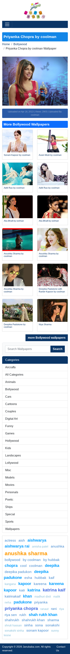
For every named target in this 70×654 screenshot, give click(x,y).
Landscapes (13, 455)
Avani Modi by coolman (50, 155)
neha (8, 602)
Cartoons (11, 404)
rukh (22, 615)
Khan (27, 596)
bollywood (12, 560)
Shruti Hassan (13, 625)
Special (10, 514)
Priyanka (41, 602)
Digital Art (11, 418)
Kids (8, 448)
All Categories (14, 374)
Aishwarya (36, 540)
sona (39, 625)
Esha (28, 578)
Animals (10, 381)
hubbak (40, 578)
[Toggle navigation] (7, 24)
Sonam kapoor (37, 630)
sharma (53, 620)
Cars (8, 396)
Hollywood (12, 440)
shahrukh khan (33, 620)
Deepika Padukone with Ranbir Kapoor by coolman (52, 290)
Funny (9, 426)
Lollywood (11, 462)
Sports (9, 521)
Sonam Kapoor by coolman (17, 155)
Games (9, 433)
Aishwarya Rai (17, 546)
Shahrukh (12, 620)
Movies (9, 484)
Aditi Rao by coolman (14, 188)
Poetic (9, 499)
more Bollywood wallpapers (47, 337)
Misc (8, 470)
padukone (23, 602)
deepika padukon (18, 572)
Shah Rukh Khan (43, 614)
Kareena (40, 584)
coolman (35, 566)
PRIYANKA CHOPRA (21, 608)
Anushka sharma (26, 553)
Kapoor (24, 583)
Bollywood (20, 44)
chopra (11, 565)
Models (10, 477)
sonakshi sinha (14, 630)
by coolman (32, 560)
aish (21, 540)
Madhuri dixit (42, 596)
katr (22, 590)
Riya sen (11, 615)
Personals (11, 492)
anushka (57, 546)
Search (57, 348)
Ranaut (44, 608)
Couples (10, 411)
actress (10, 540)
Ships (9, 506)
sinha (28, 625)
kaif (51, 578)
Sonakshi (52, 625)
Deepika (52, 565)
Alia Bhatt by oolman (14, 221)
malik (56, 596)
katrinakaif (12, 596)
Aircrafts (10, 367)
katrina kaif (54, 589)
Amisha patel (40, 546)
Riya (61, 608)
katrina (33, 590)
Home (6, 44)
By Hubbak (51, 560)
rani (54, 609)
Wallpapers (12, 528)
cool (23, 566)
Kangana (10, 584)
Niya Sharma (45, 324)
